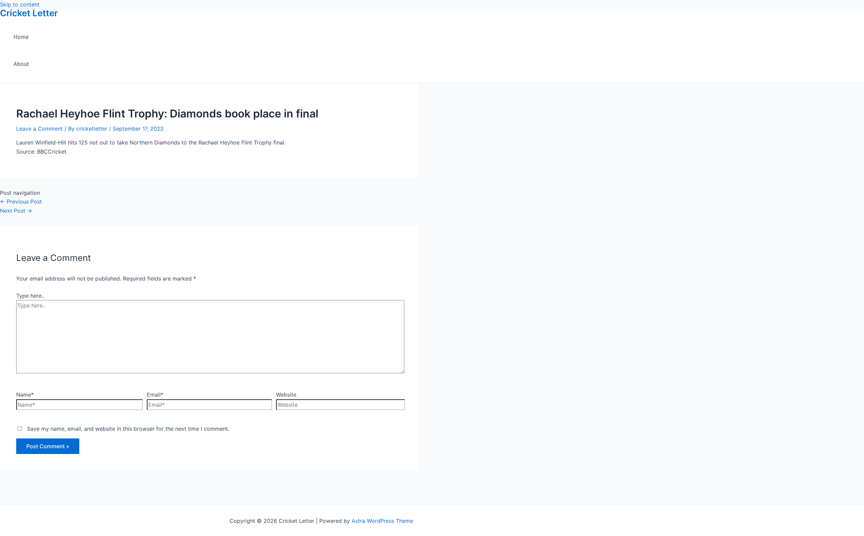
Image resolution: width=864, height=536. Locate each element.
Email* (155, 394)
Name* (25, 394)
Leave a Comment (39, 128)
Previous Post (21, 201)
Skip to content (19, 4)
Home (21, 36)
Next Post (16, 210)
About (21, 63)
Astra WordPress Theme (382, 520)
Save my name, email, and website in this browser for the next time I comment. (128, 428)
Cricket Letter (29, 13)
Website (286, 394)
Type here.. (30, 295)
